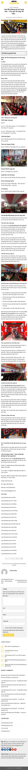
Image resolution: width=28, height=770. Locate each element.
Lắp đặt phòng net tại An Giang (9, 527)
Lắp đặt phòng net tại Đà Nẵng (8, 504)
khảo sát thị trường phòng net (12, 646)
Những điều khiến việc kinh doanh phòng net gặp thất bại (16, 665)
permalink (14, 565)
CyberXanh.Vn (9, 747)
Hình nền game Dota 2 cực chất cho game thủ (15, 656)
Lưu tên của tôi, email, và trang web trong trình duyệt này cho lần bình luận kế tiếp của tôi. (13, 630)
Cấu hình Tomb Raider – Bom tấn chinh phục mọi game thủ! (13, 676)
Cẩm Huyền (19, 17)
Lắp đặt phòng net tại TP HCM (8, 500)
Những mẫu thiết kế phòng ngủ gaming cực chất (15, 660)
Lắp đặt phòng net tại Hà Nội (8, 497)
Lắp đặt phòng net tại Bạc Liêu (9, 517)
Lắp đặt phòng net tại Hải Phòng (9, 510)
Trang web (5, 621)
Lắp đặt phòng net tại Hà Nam (8, 543)
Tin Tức (3, 728)
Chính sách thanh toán (18, 758)
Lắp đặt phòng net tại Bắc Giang (9, 520)
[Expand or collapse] (25, 53)
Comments (7, 652)
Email (4, 614)
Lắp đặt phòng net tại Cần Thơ (8, 507)
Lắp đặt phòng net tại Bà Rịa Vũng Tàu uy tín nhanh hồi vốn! (13, 685)
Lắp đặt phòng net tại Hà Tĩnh (8, 547)
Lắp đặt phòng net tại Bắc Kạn (8, 530)
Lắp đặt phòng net (14, 7)
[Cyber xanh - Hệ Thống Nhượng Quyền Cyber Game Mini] (14, 2)
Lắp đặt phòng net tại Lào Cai (8, 540)
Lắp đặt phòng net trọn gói (11, 650)
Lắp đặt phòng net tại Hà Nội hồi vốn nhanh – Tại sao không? (13, 695)
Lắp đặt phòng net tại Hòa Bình (9, 550)
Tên (4, 608)
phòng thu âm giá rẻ (6, 675)
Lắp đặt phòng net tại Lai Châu (8, 553)
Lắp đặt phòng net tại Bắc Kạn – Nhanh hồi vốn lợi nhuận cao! (13, 704)
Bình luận (5, 596)
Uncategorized (4, 731)
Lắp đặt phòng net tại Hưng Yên (9, 537)
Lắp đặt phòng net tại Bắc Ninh (9, 514)
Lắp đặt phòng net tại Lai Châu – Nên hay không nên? (7, 581)
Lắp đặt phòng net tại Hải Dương (9, 534)
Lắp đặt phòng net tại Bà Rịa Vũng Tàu (10, 524)
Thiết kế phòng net (5, 725)
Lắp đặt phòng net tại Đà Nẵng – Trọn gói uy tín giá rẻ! (13, 713)
